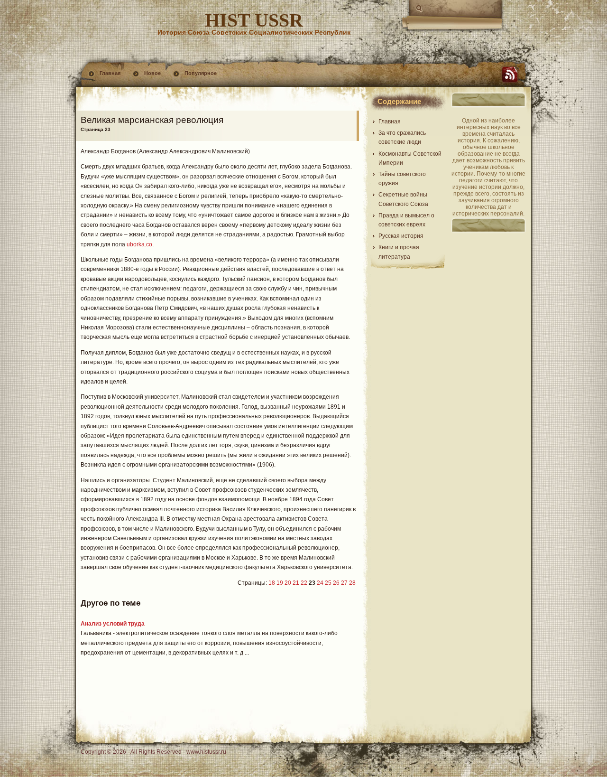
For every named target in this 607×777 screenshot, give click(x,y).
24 (320, 583)
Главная (110, 73)
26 (336, 583)
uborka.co (139, 244)
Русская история (400, 236)
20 (288, 583)
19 (279, 583)
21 (296, 583)
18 (271, 583)
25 (328, 583)
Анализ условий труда (113, 623)
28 (352, 583)
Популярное (200, 73)
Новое (152, 73)
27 (344, 583)
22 (304, 583)
